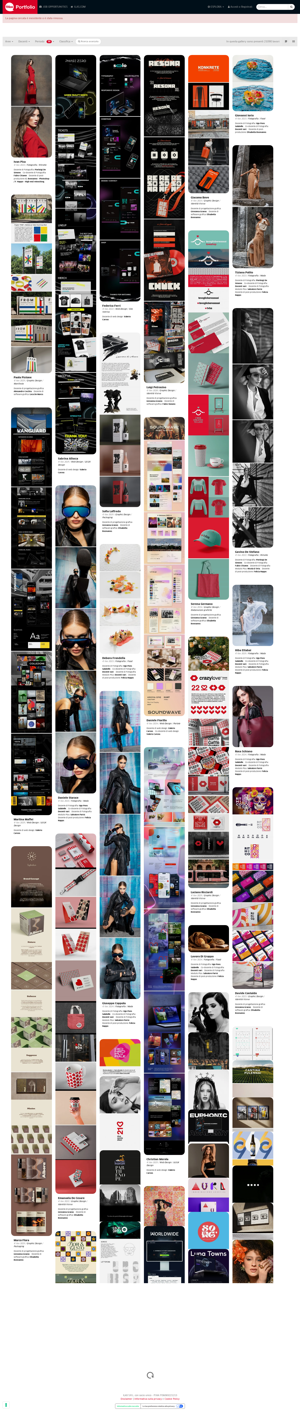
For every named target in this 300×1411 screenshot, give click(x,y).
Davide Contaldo (246, 993)
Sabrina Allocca (68, 458)
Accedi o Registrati (241, 7)
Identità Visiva (154, 393)
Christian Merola (157, 1159)
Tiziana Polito (244, 272)
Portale (176, 724)
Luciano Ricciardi (202, 892)
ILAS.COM (79, 7)
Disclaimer (126, 1399)
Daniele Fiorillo (157, 720)
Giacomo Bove (200, 197)
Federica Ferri (111, 306)
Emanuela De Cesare (71, 1198)
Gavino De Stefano (247, 552)
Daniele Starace (68, 798)
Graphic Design (167, 391)
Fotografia (32, 165)
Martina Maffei (23, 819)
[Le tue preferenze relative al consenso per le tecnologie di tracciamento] (6, 1405)
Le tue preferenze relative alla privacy (159, 1406)
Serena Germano (201, 604)
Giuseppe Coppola (114, 1003)
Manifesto (19, 384)
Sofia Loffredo (111, 511)
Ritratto (42, 165)
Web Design (77, 462)
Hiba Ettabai (243, 650)
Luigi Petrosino (156, 387)
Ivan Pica (20, 162)
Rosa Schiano (243, 751)
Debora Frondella (113, 658)
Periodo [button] (43, 41)
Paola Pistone (23, 377)
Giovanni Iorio (244, 115)
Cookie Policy (172, 1399)
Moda (263, 276)
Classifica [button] (65, 41)
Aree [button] (8, 41)
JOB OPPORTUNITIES (55, 7)
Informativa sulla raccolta (128, 1406)
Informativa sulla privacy (148, 1399)
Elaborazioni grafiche (201, 610)
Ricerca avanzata (89, 42)
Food (262, 119)
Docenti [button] (23, 41)
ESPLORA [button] (216, 7)
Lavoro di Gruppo (202, 956)
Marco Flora (21, 1240)
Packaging (107, 517)
